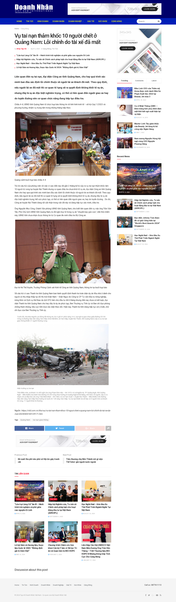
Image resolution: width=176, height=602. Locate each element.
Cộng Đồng (116, 21)
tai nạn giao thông (40, 420)
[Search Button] (159, 21)
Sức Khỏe (102, 21)
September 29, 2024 (143, 229)
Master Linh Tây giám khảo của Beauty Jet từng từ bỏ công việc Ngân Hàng (146, 126)
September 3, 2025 (56, 516)
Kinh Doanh (42, 21)
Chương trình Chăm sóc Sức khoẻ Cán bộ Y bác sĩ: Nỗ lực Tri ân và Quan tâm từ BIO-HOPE (62, 548)
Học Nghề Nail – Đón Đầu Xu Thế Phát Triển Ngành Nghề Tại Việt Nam (48, 63)
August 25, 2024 (89, 513)
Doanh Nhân (58, 21)
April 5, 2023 (35, 49)
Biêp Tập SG (22, 49)
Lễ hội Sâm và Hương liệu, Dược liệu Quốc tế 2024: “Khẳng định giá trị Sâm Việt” (52, 67)
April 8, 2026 (20, 513)
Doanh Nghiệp (75, 21)
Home (19, 21)
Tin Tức (29, 21)
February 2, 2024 (55, 554)
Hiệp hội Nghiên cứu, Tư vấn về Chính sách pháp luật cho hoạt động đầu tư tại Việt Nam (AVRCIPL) (60, 59)
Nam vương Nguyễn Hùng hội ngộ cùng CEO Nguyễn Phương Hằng (147, 141)
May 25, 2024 (20, 554)
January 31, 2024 (89, 560)
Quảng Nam (25, 420)
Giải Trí (90, 21)
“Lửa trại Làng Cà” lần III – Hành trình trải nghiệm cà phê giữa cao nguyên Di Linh (53, 55)
